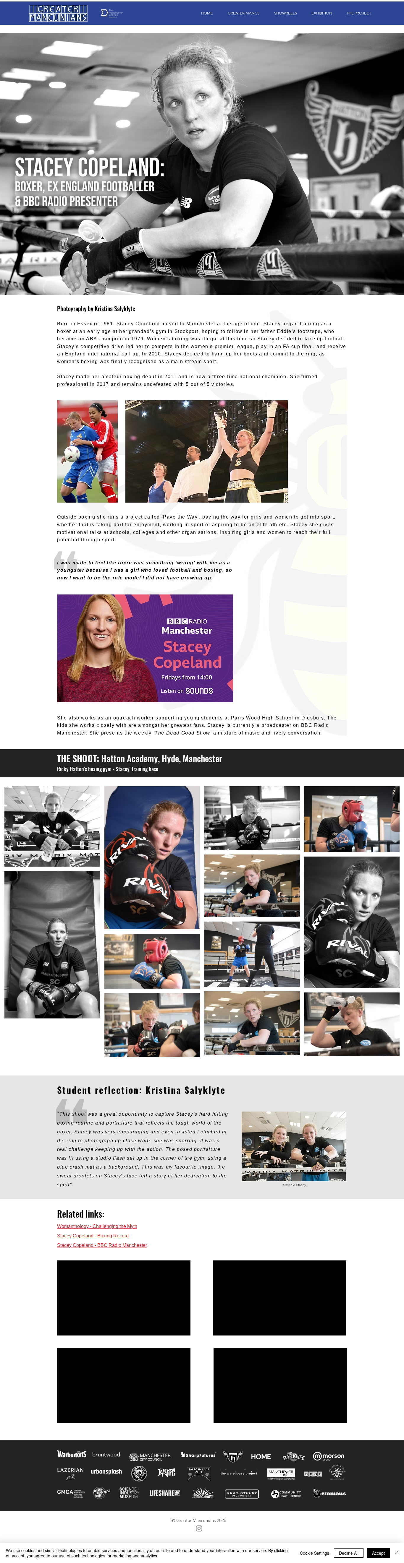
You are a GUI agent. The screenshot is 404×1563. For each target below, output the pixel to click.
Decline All (348, 1553)
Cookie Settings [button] (314, 1553)
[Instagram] (199, 1528)
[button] (240, 13)
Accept (378, 1553)
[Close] (396, 1553)
